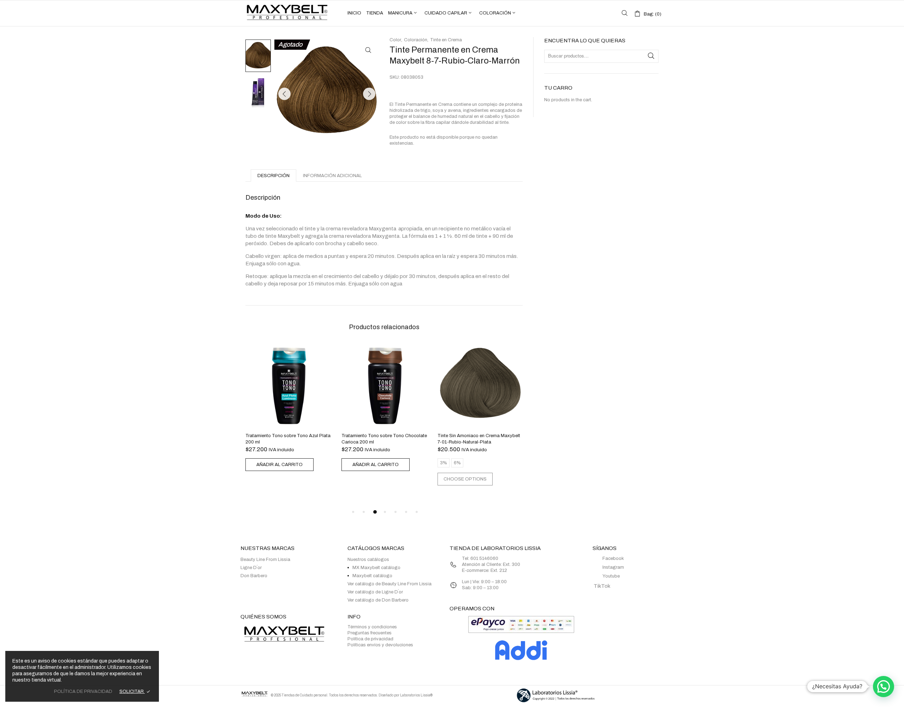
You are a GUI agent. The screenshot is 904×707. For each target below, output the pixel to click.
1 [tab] (353, 512)
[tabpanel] (288, 408)
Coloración (495, 13)
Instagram (613, 567)
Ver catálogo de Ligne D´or (375, 592)
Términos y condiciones (372, 626)
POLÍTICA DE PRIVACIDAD (83, 691)
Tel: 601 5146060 (480, 558)
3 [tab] (375, 512)
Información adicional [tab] (332, 175)
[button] (368, 50)
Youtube (611, 576)
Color (395, 39)
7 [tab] (417, 512)
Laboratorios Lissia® (416, 695)
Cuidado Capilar (445, 13)
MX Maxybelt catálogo (376, 567)
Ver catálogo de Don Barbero (378, 600)
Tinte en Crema (446, 39)
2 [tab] (364, 512)
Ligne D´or (251, 567)
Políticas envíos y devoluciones (380, 644)
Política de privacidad (370, 638)
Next (369, 94)
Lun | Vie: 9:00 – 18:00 (484, 581)
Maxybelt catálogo (372, 575)
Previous (284, 94)
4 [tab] (385, 512)
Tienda (374, 13)
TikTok (601, 586)
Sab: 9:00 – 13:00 (480, 587)
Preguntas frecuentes (369, 632)
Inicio (354, 13)
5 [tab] (395, 512)
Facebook (613, 558)
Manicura (400, 13)
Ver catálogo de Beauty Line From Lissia (389, 583)
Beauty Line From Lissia (265, 559)
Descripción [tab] (273, 175)
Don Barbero (253, 575)
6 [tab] (406, 512)
